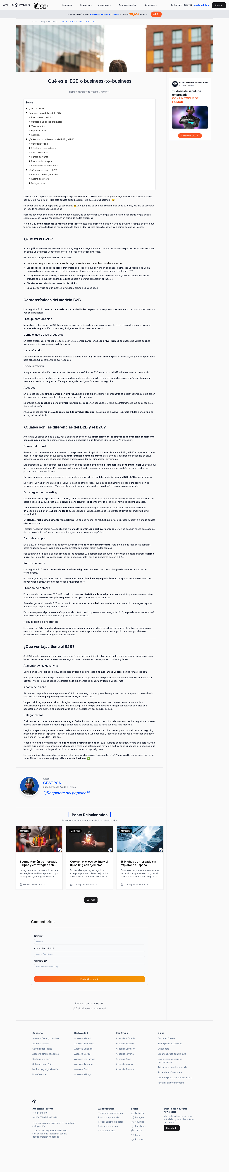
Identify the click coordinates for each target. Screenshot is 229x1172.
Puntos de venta (39, 156)
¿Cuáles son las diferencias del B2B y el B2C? (52, 139)
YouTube (139, 1121)
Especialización (39, 130)
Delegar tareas (38, 183)
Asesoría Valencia (83, 1048)
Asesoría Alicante (125, 1043)
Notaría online (39, 1074)
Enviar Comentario (89, 979)
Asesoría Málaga (82, 1074)
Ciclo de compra (39, 152)
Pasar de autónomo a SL (170, 1072)
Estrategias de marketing (44, 148)
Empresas (85, 5)
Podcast (139, 1139)
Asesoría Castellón (125, 1048)
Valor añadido (38, 126)
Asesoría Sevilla (82, 1053)
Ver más (91, 900)
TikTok (138, 1130)
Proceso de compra (41, 161)
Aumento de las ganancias (44, 174)
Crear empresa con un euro (172, 1053)
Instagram (140, 1117)
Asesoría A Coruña (125, 1038)
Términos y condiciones (110, 1113)
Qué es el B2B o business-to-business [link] (78, 21)
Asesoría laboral (40, 1043)
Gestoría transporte (42, 1048)
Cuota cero (163, 1048)
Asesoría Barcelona (84, 1043)
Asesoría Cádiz (82, 1069)
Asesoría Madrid (82, 1038)
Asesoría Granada (125, 1069)
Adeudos (36, 135)
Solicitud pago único (42, 1064)
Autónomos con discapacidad (173, 1067)
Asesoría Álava (123, 1059)
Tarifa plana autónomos (170, 1043)
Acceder (219, 5)
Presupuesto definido (42, 117)
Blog (43, 21)
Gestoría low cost (41, 1059)
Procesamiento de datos (110, 1121)
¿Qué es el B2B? (37, 108)
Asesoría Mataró (124, 1064)
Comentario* (40, 960)
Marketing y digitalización (45, 1069)
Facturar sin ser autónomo (171, 1082)
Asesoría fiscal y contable (45, 1038)
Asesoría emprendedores (45, 1053)
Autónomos (67, 5)
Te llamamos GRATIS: (190, 5)
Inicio (34, 21)
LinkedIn (139, 1113)
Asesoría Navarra (125, 1053)
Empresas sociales (127, 5)
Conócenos (149, 5)
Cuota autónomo (166, 1038)
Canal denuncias (106, 1130)
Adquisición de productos (44, 165)
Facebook (140, 1126)
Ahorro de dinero (40, 178)
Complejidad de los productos (46, 121)
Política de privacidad (109, 1117)
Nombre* (38, 936)
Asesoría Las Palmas (84, 1059)
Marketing (52, 21)
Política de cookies (108, 1126)
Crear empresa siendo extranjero (175, 1077)
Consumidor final (39, 143)
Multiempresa (104, 5)
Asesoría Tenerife (83, 1064)
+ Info (156, 14)
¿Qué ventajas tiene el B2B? (43, 170)
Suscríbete (171, 1128)
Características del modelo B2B (45, 113)
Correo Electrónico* (44, 948)
